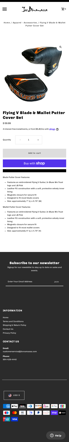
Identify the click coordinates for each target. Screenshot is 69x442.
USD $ (16, 395)
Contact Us (8, 329)
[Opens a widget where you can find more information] (55, 435)
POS (44, 435)
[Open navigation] (10, 9)
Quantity (7, 140)
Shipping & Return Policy (14, 325)
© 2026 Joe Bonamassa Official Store (22, 435)
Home (7, 23)
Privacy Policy (9, 333)
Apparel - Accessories (25, 23)
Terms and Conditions (13, 321)
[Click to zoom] (60, 47)
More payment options (34, 171)
